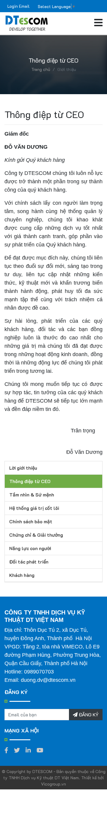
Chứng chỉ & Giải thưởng (36, 535)
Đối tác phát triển (28, 561)
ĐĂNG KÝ (88, 714)
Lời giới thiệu (23, 468)
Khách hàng (21, 575)
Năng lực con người (30, 548)
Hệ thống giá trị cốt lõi (34, 508)
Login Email (18, 6)
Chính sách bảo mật (30, 521)
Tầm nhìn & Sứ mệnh (31, 494)
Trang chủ (40, 69)
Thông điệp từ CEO (30, 481)
